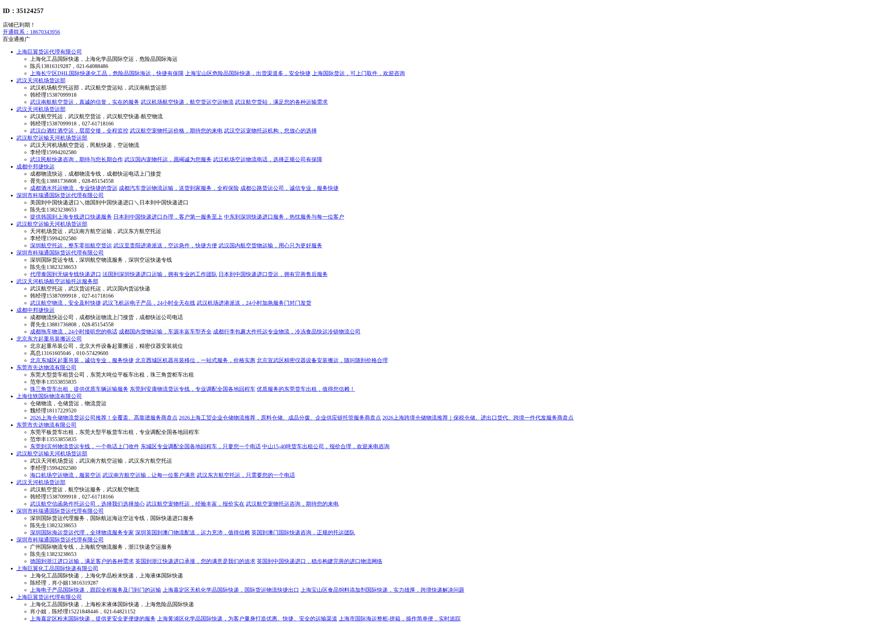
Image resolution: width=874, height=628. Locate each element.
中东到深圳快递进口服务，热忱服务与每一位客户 (284, 217)
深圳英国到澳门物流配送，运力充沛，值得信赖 (192, 532)
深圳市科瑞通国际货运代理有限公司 (60, 195)
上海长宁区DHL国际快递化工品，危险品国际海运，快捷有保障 (107, 73)
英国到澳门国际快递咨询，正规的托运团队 (303, 532)
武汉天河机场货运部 (41, 80)
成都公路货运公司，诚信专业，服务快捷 (289, 188)
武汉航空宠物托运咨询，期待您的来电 (292, 504)
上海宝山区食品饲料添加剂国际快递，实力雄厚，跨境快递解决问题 (382, 590)
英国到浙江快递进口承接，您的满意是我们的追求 (195, 561)
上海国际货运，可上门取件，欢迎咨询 (358, 73)
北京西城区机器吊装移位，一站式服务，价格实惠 (195, 360)
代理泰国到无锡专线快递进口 (65, 274)
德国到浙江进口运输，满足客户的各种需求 (82, 561)
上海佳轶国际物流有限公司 (49, 396)
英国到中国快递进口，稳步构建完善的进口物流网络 (319, 561)
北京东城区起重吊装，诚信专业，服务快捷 (82, 360)
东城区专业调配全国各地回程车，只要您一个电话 (201, 446)
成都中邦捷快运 (35, 166)
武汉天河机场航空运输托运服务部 (57, 281)
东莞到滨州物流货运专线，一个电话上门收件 (84, 446)
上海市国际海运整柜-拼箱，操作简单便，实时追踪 (400, 619)
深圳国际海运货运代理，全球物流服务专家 (82, 532)
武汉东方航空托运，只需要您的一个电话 (246, 475)
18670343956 (31, 32)
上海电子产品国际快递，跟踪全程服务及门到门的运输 (95, 590)
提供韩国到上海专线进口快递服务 (71, 217)
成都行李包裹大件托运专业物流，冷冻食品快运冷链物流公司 (287, 332)
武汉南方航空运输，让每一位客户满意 (148, 475)
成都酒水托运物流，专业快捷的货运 (73, 188)
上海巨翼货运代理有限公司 (49, 52)
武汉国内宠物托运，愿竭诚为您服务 (168, 159)
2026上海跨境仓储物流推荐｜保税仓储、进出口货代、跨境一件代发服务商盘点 (478, 418)
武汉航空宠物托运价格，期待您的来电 (176, 131)
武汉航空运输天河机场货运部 (51, 138)
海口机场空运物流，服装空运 (65, 475)
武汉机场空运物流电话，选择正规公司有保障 (267, 159)
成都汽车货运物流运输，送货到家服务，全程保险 (179, 188)
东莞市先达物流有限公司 (46, 367)
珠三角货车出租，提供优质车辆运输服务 (79, 389)
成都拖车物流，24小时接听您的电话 (73, 332)
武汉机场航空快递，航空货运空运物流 (187, 102)
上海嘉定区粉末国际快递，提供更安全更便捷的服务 (93, 619)
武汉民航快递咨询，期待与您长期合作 (76, 159)
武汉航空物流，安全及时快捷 (65, 303)
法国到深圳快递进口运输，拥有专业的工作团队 (159, 274)
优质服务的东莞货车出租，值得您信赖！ (306, 389)
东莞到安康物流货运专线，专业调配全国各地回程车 (192, 389)
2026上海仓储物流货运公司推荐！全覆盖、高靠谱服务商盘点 (104, 418)
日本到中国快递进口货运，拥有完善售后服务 (273, 274)
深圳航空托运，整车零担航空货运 (71, 245)
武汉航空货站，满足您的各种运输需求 (281, 102)
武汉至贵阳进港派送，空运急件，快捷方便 (165, 245)
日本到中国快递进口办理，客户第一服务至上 (168, 217)
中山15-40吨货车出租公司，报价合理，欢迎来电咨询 (326, 446)
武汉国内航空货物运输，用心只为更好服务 (270, 245)
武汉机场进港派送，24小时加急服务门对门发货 (254, 303)
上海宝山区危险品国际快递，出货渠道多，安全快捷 (248, 73)
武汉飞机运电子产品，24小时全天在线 (148, 303)
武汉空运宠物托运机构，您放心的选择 (270, 131)
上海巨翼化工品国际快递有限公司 (57, 568)
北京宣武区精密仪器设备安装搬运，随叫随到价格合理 (322, 360)
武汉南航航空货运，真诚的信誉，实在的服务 (84, 102)
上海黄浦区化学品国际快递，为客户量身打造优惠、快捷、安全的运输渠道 (247, 619)
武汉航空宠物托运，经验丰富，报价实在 (195, 504)
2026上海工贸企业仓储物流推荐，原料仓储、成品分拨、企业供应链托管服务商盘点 (280, 418)
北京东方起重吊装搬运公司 (49, 339)
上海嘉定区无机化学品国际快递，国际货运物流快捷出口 (231, 590)
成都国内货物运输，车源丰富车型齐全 (165, 332)
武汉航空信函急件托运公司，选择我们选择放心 (87, 504)
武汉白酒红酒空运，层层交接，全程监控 (79, 131)
